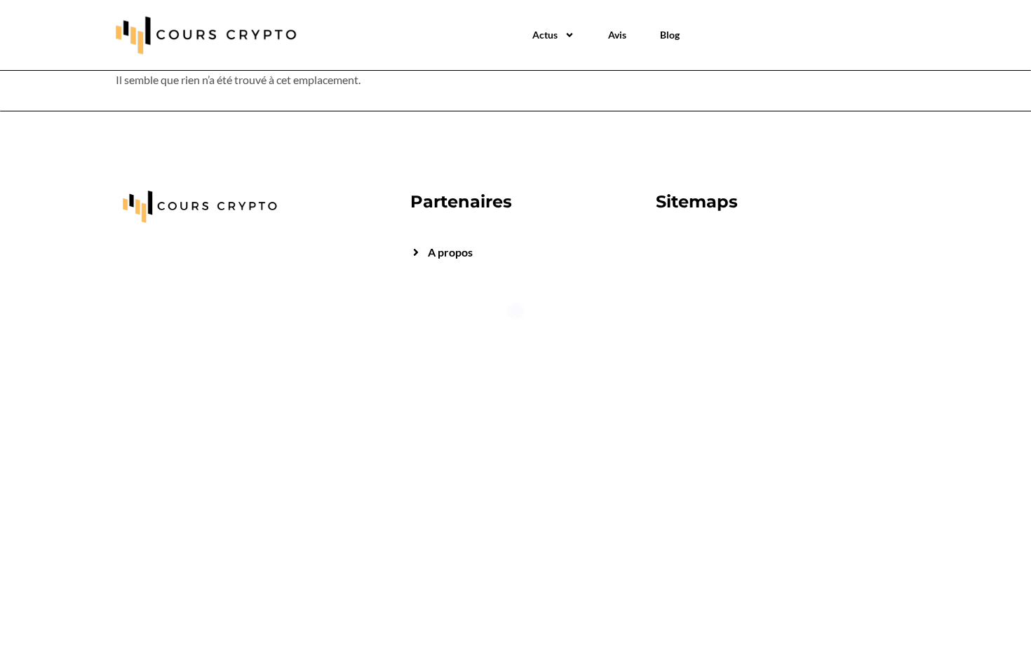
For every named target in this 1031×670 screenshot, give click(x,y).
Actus (545, 35)
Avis (617, 35)
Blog (670, 35)
